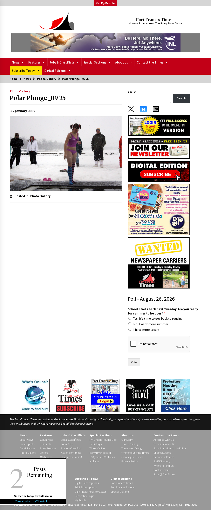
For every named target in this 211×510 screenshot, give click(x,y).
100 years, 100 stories (102, 457)
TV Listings (95, 444)
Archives (94, 461)
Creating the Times (132, 457)
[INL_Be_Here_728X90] (105, 42)
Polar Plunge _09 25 (38, 98)
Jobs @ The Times (164, 474)
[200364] (159, 209)
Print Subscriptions (86, 487)
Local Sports (27, 444)
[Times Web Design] (175, 395)
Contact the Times (150, 62)
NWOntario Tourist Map (103, 440)
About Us (121, 62)
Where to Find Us (163, 466)
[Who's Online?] (35, 395)
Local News (26, 440)
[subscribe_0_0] (159, 125)
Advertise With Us (71, 453)
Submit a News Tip (164, 444)
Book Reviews (48, 448)
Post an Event (161, 470)
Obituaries (46, 457)
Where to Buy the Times (135, 453)
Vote (134, 362)
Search (132, 91)
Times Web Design (132, 448)
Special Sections (94, 62)
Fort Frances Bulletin (123, 487)
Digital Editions (55, 70)
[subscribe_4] (159, 148)
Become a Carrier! (71, 457)
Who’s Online (97, 448)
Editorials (45, 444)
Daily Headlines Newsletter (90, 492)
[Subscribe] (70, 395)
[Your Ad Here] (140, 395)
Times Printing (129, 444)
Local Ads (66, 444)
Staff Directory (162, 461)
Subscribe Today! (23, 70)
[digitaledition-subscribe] (159, 171)
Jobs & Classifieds (62, 62)
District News (27, 448)
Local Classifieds (71, 440)
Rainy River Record (100, 453)
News (15, 62)
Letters (44, 453)
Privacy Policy (129, 461)
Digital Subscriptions (87, 483)
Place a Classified (71, 448)
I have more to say (146, 329)
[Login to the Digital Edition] (105, 395)
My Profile (108, 3)
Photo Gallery (20, 91)
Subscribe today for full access (33, 496)
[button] (97, 3)
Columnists (46, 440)
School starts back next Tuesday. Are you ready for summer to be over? (163, 311)
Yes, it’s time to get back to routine (158, 318)
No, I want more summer (150, 324)
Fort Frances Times (154, 19)
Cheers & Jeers (162, 453)
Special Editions (120, 492)
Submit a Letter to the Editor (170, 448)
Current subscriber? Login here (33, 501)
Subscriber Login (84, 496)
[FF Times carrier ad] (159, 263)
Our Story (126, 440)
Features (34, 62)
